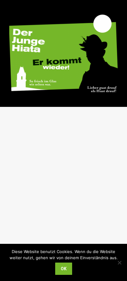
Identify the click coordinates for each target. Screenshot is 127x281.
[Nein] (119, 263)
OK (64, 268)
